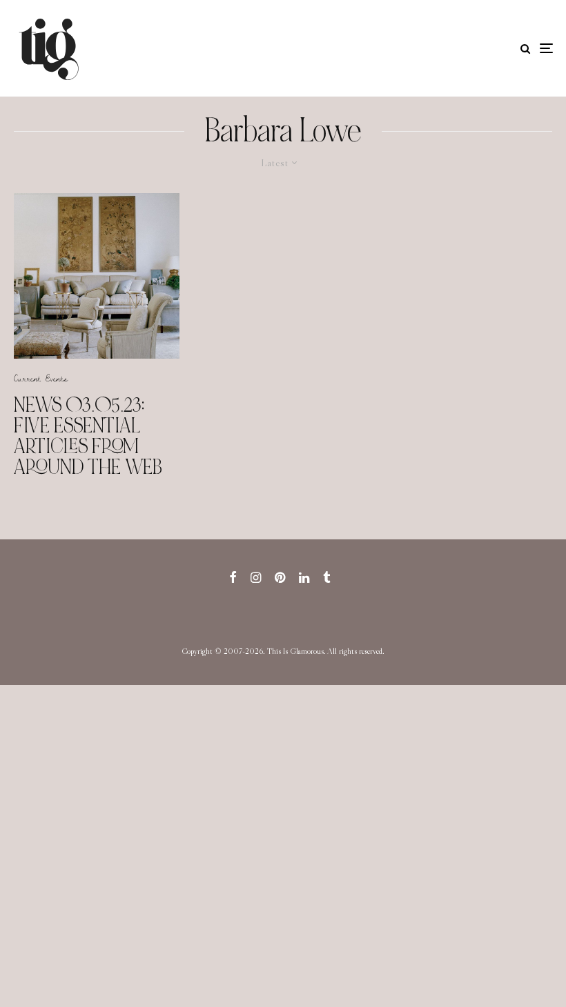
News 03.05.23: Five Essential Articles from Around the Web (88, 436)
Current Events (41, 378)
